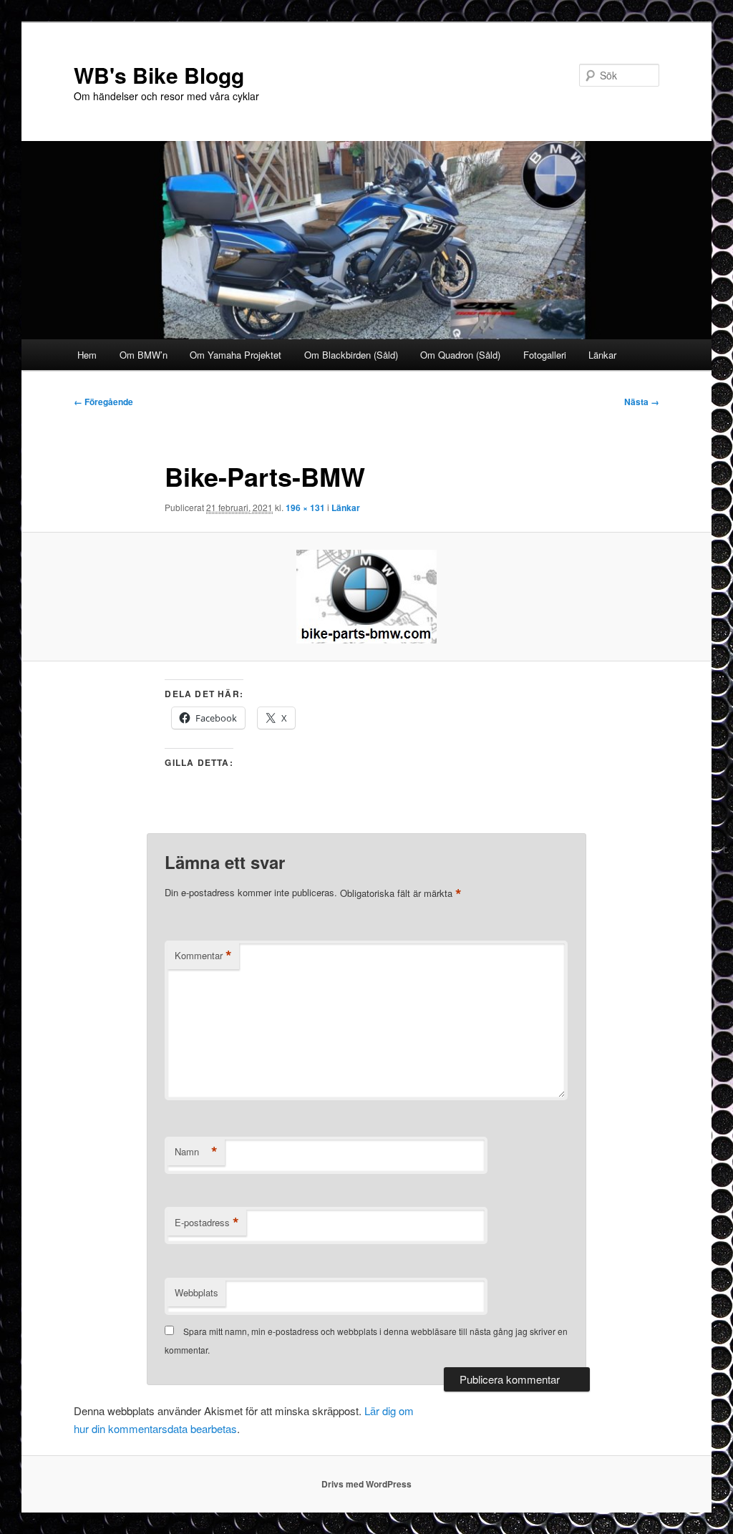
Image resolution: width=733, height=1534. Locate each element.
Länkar (602, 354)
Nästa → (641, 401)
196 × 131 (305, 507)
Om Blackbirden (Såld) (351, 354)
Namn (196, 1151)
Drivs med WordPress (366, 1483)
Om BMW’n (144, 354)
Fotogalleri (544, 354)
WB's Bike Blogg (159, 74)
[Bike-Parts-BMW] (366, 597)
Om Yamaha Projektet (235, 354)
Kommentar (203, 955)
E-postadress (207, 1222)
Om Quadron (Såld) (460, 354)
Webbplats (196, 1292)
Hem (87, 354)
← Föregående (103, 401)
